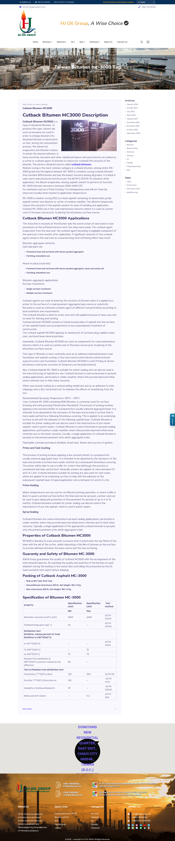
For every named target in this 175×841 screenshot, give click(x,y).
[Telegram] (149, 825)
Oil (128, 159)
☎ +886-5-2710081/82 (42, 2)
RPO (56, 821)
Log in (129, 182)
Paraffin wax (60, 824)
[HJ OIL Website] (149, 828)
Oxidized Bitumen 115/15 (66, 814)
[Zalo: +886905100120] (137, 828)
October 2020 (132, 130)
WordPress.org (132, 192)
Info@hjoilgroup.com (72, 786)
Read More (27, 709)
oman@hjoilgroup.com (72, 795)
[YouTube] (145, 825)
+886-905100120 (71, 784)
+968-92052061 (70, 792)
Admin (37, 104)
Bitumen (45, 104)
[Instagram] (137, 825)
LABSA (58, 828)
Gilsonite (130, 156)
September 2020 (133, 133)
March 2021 (131, 115)
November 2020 (133, 126)
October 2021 (132, 108)
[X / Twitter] (133, 825)
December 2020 (133, 122)
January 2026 (132, 104)
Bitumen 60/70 (61, 817)
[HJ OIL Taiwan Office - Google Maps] (94, 785)
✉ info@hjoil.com (25, 2)
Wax (128, 170)
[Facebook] (129, 825)
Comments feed (133, 189)
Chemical (130, 152)
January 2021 (132, 119)
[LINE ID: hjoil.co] (141, 828)
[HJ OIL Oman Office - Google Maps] (94, 793)
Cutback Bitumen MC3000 (37, 108)
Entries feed (131, 185)
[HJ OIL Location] (145, 828)
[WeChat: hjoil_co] (129, 828)
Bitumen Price (132, 148)
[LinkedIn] (141, 825)
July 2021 (131, 112)
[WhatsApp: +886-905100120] (133, 828)
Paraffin (130, 163)
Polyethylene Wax (134, 166)
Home (72, 72)
